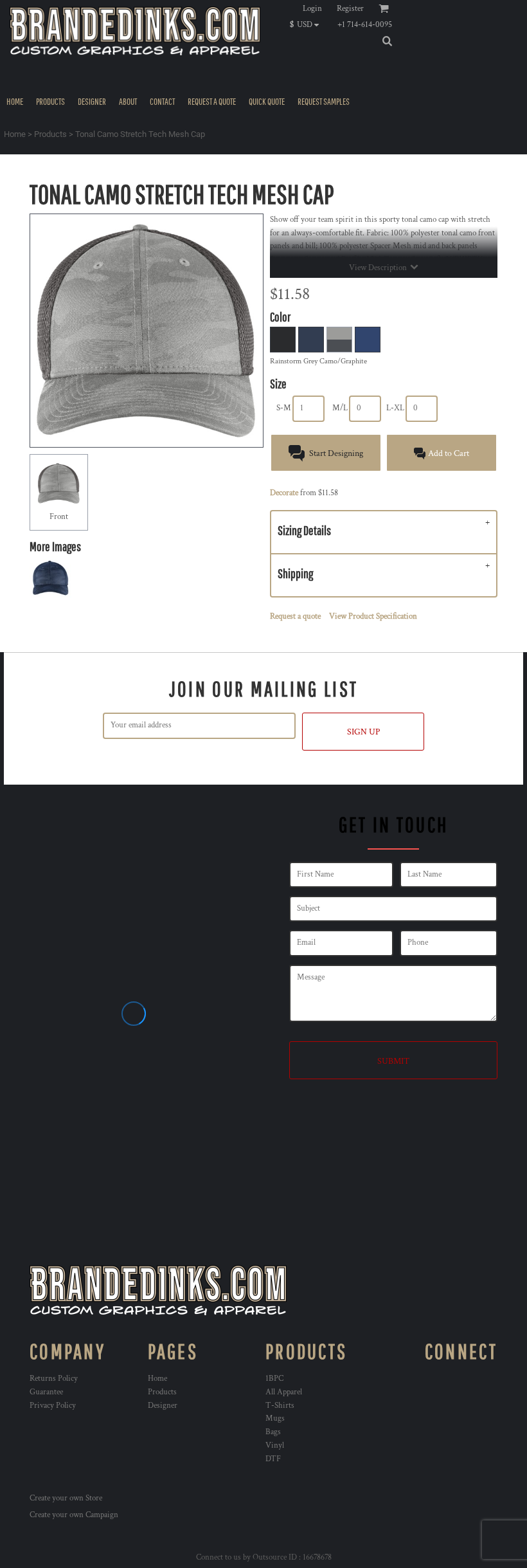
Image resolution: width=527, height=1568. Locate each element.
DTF (273, 1459)
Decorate (284, 493)
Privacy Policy (53, 1405)
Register (350, 8)
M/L (340, 408)
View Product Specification (373, 616)
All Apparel (283, 1392)
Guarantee (46, 1392)
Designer (162, 1405)
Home (15, 134)
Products (50, 134)
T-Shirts (279, 1405)
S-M (283, 408)
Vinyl (274, 1445)
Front (58, 516)
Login (312, 8)
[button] (307, 24)
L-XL (395, 408)
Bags (273, 1432)
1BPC (274, 1378)
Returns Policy (54, 1378)
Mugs (275, 1418)
